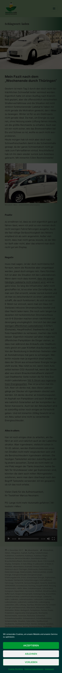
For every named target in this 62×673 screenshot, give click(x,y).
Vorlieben (31, 662)
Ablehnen (31, 653)
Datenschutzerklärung (34, 669)
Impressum (49, 669)
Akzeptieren (31, 645)
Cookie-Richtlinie (15, 669)
